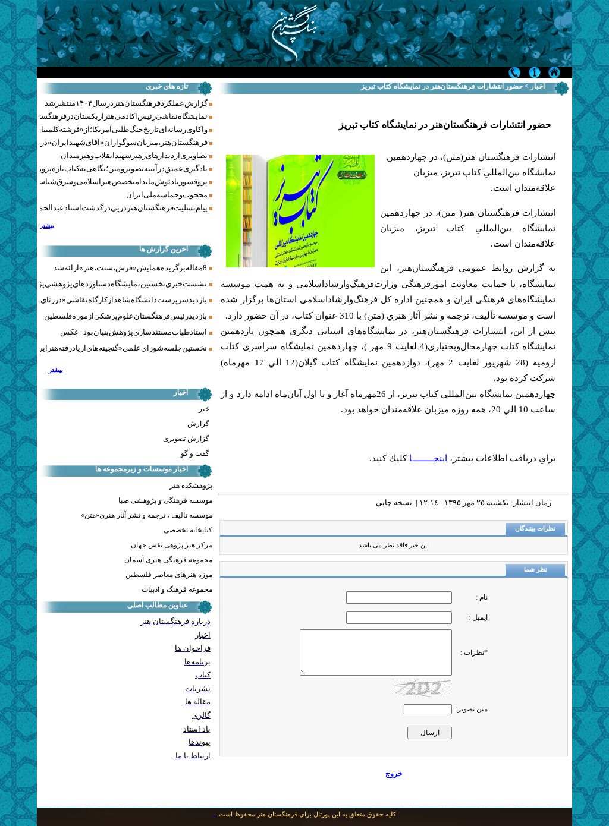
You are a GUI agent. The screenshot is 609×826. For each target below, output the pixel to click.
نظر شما (535, 569)
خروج (394, 773)
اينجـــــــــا (428, 458)
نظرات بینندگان (535, 528)
